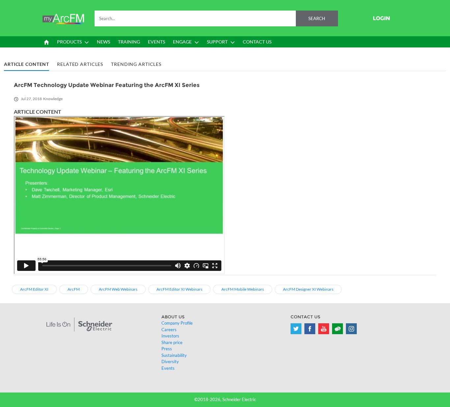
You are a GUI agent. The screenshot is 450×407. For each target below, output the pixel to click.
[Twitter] (296, 328)
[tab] (26, 64)
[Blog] (337, 328)
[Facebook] (309, 328)
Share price (172, 342)
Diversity (170, 361)
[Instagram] (351, 328)
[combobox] (216, 18)
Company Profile (177, 323)
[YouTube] (323, 328)
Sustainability (174, 355)
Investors (170, 335)
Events (168, 368)
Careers (169, 329)
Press (166, 348)
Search (316, 18)
